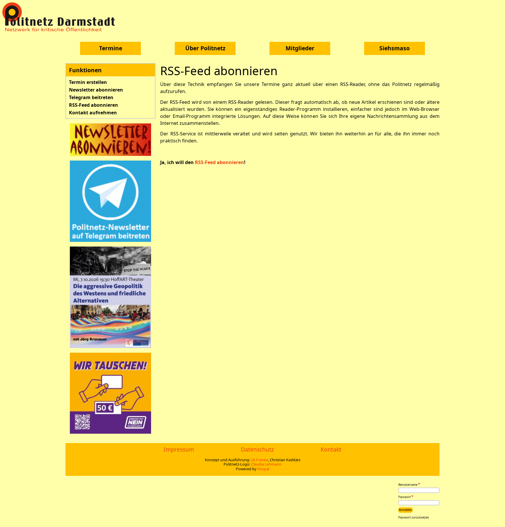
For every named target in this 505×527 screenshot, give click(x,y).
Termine (110, 48)
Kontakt (331, 449)
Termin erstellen (88, 82)
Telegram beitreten (91, 97)
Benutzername (407, 485)
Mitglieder (300, 48)
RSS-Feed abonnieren (93, 105)
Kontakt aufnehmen (93, 112)
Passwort (404, 497)
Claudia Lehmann (266, 464)
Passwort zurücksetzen (413, 517)
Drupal (263, 468)
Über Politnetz (205, 48)
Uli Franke (259, 459)
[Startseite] (61, 17)
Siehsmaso (394, 48)
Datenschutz (257, 449)
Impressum (179, 449)
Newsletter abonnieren (96, 90)
